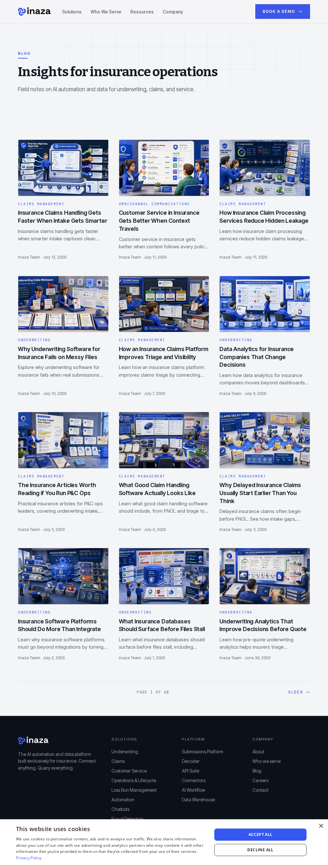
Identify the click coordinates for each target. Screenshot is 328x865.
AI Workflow (193, 790)
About (258, 751)
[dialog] (164, 842)
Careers (260, 780)
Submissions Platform (202, 751)
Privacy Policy (28, 858)
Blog (256, 770)
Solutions (72, 11)
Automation (122, 799)
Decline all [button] (260, 850)
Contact (260, 790)
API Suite (190, 770)
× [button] (320, 826)
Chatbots (120, 809)
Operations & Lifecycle (133, 780)
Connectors (193, 780)
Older (295, 692)
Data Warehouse (198, 799)
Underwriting (124, 751)
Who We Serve (106, 11)
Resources (142, 11)
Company (173, 11)
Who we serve (266, 761)
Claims (118, 761)
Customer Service (129, 770)
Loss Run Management (134, 790)
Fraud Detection (127, 818)
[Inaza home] (34, 11)
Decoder (191, 761)
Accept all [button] (261, 834)
